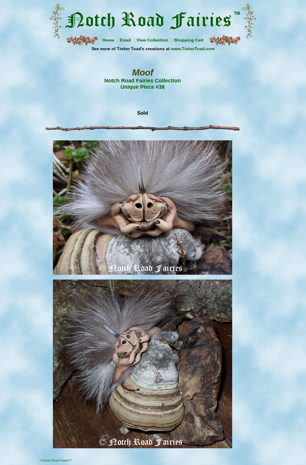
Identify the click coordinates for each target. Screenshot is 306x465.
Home (108, 40)
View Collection (152, 40)
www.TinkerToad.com (193, 48)
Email (125, 40)
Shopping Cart (189, 40)
